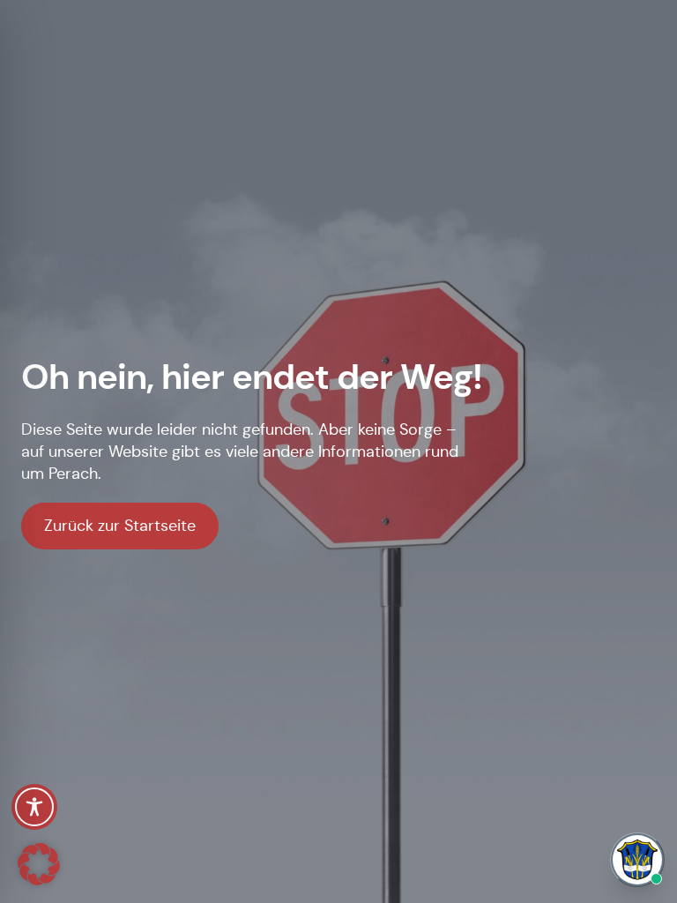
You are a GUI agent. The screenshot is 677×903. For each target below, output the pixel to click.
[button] (39, 864)
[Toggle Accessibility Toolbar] (34, 807)
